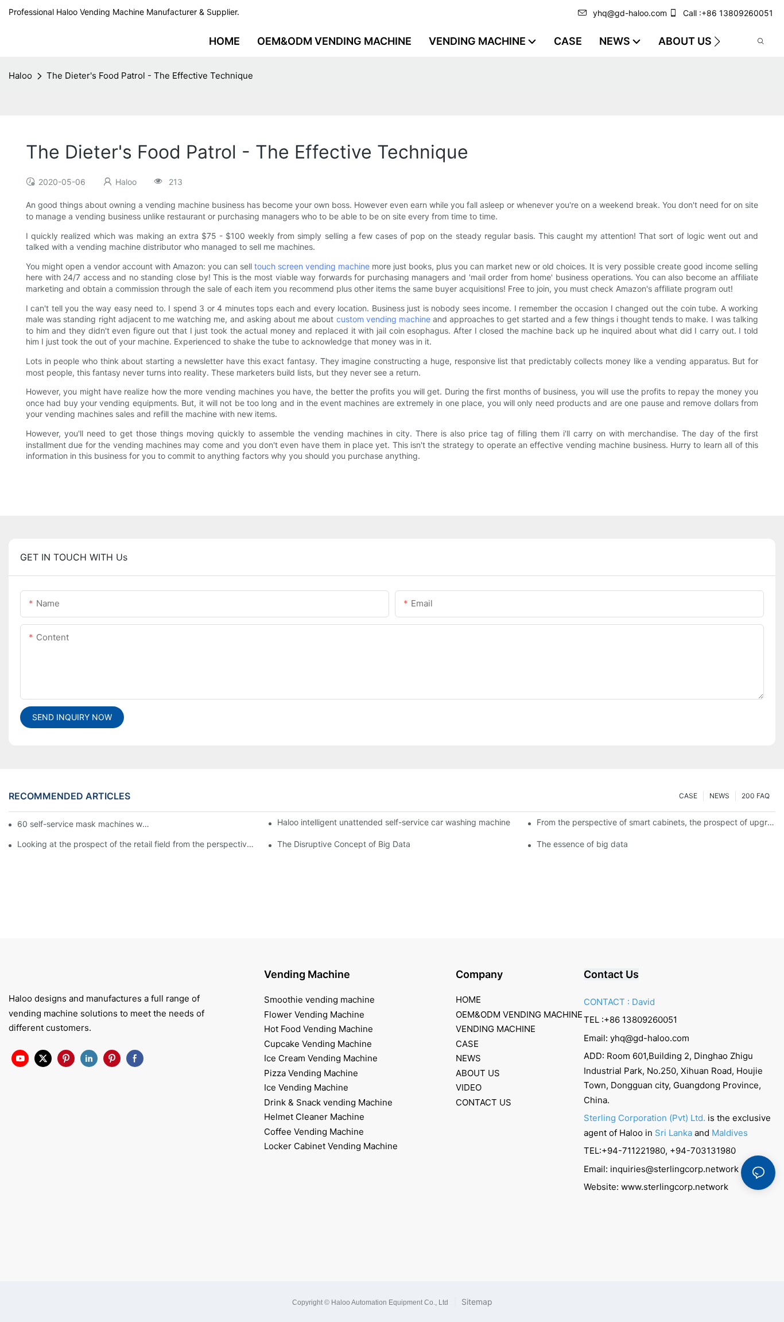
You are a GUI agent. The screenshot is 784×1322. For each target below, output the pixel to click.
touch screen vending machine (312, 266)
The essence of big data (582, 844)
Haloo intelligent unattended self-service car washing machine (393, 822)
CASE (688, 795)
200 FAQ (756, 795)
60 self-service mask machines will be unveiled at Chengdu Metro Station (84, 824)
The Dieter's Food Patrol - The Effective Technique (149, 75)
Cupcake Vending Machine (318, 1043)
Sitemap (475, 1301)
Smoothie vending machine (319, 999)
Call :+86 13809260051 (728, 13)
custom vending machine (383, 319)
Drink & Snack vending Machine (328, 1102)
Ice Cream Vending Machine (321, 1058)
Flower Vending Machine (314, 1014)
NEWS (719, 795)
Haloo (20, 75)
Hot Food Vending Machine (318, 1028)
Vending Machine (307, 974)
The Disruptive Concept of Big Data (343, 844)
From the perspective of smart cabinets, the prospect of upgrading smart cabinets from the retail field (656, 822)
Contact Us (611, 974)
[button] (717, 41)
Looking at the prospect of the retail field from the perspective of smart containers (136, 844)
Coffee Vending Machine (314, 1131)
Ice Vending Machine (306, 1087)
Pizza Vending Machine (311, 1073)
